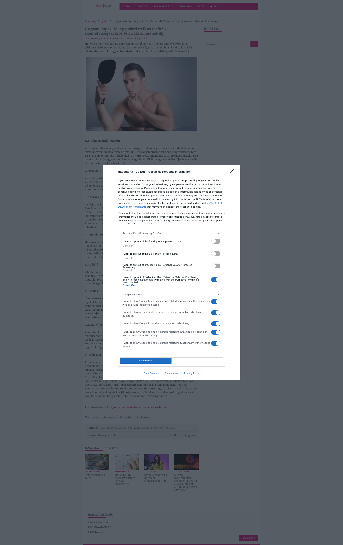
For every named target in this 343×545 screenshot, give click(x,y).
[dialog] (171, 272)
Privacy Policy (192, 373)
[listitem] (171, 233)
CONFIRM (145, 360)
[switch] (215, 241)
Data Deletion (151, 373)
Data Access (171, 373)
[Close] (233, 172)
